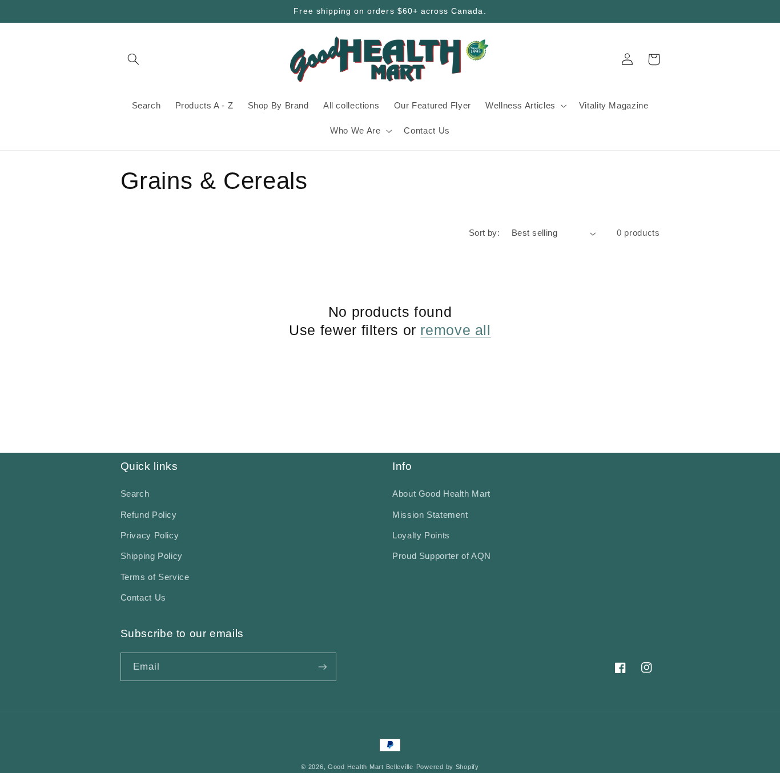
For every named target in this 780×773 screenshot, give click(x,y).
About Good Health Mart (441, 493)
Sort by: (484, 232)
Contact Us (143, 597)
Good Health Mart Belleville (370, 766)
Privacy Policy (149, 535)
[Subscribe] (322, 667)
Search (135, 493)
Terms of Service (155, 577)
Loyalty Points (421, 535)
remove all (455, 330)
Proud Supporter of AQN (441, 556)
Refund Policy (148, 515)
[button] (133, 59)
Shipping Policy (151, 556)
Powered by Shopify (447, 766)
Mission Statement (430, 515)
